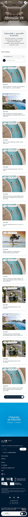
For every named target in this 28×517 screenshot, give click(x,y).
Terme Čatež (4, 456)
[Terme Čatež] (6, 2)
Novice (3, 462)
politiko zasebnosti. (12, 452)
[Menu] (25, 2)
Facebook (18, 422)
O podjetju (7, 6)
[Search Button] (4, 60)
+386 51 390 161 (15, 503)
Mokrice (3, 459)
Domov (2, 6)
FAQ (2, 470)
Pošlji (23, 449)
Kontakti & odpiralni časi (7, 468)
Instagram (10, 422)
